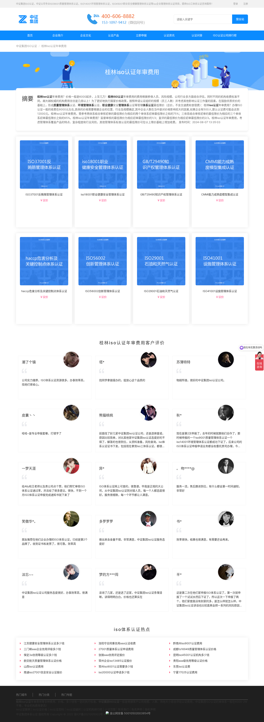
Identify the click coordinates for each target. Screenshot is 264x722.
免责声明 (136, 709)
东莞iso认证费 (181, 666)
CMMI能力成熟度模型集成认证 (219, 194)
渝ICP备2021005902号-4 (90, 714)
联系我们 (123, 709)
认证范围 (110, 709)
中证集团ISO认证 (26, 46)
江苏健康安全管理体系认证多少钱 (44, 643)
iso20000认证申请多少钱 (114, 672)
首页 (30, 35)
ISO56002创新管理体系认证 (102, 291)
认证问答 (197, 35)
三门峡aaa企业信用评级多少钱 (42, 649)
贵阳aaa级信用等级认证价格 (190, 660)
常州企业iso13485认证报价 (115, 660)
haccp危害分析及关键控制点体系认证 (44, 291)
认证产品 (113, 35)
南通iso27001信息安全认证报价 (43, 672)
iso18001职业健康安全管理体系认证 (103, 194)
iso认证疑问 (73, 709)
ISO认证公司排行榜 (225, 35)
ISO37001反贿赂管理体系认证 (44, 194)
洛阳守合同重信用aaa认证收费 (117, 643)
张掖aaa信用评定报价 (112, 654)
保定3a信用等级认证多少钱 (40, 654)
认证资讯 (169, 35)
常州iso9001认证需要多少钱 (116, 666)
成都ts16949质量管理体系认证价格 (194, 649)
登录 (235, 3)
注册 (245, 3)
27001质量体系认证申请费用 (116, 649)
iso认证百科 (57, 709)
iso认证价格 (40, 709)
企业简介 (57, 35)
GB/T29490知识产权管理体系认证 (161, 194)
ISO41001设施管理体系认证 (220, 291)
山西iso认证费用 (33, 666)
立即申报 (141, 35)
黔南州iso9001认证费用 (187, 643)
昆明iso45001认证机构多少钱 (191, 654)
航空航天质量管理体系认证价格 (43, 660)
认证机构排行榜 (92, 709)
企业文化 (85, 35)
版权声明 (150, 709)
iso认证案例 (23, 709)
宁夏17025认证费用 (185, 672)
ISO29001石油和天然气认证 (161, 291)
